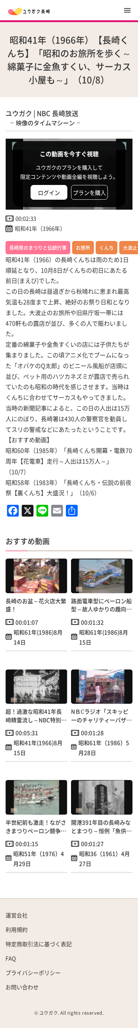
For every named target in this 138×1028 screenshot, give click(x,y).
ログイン (49, 192)
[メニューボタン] (127, 10)
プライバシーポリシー (33, 972)
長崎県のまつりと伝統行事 (38, 247)
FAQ (11, 958)
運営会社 (17, 915)
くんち (106, 247)
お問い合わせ (22, 987)
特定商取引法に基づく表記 (39, 944)
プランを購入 (89, 192)
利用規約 (17, 929)
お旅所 (83, 247)
